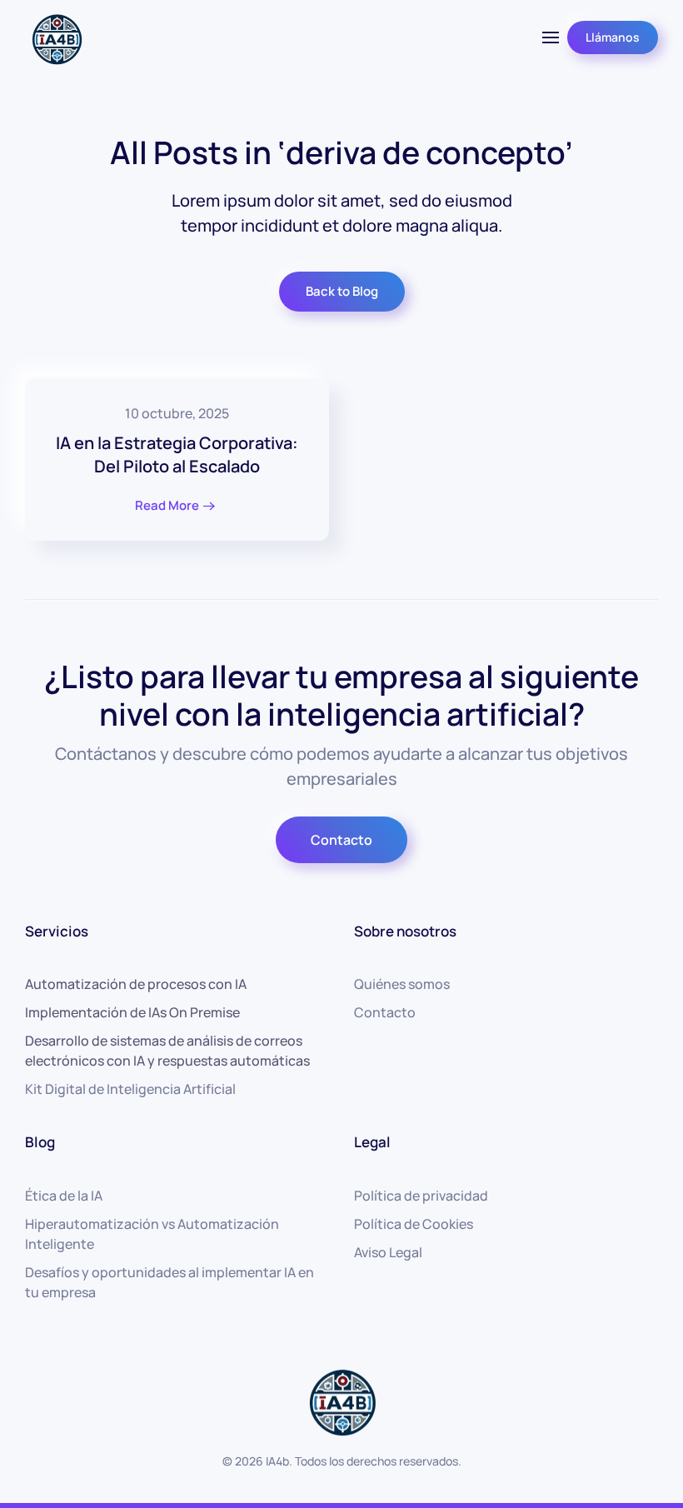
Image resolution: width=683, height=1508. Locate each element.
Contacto (341, 840)
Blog (40, 1141)
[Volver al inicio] (56, 37)
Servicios (56, 931)
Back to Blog (342, 291)
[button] (550, 37)
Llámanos (613, 37)
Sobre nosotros (405, 931)
